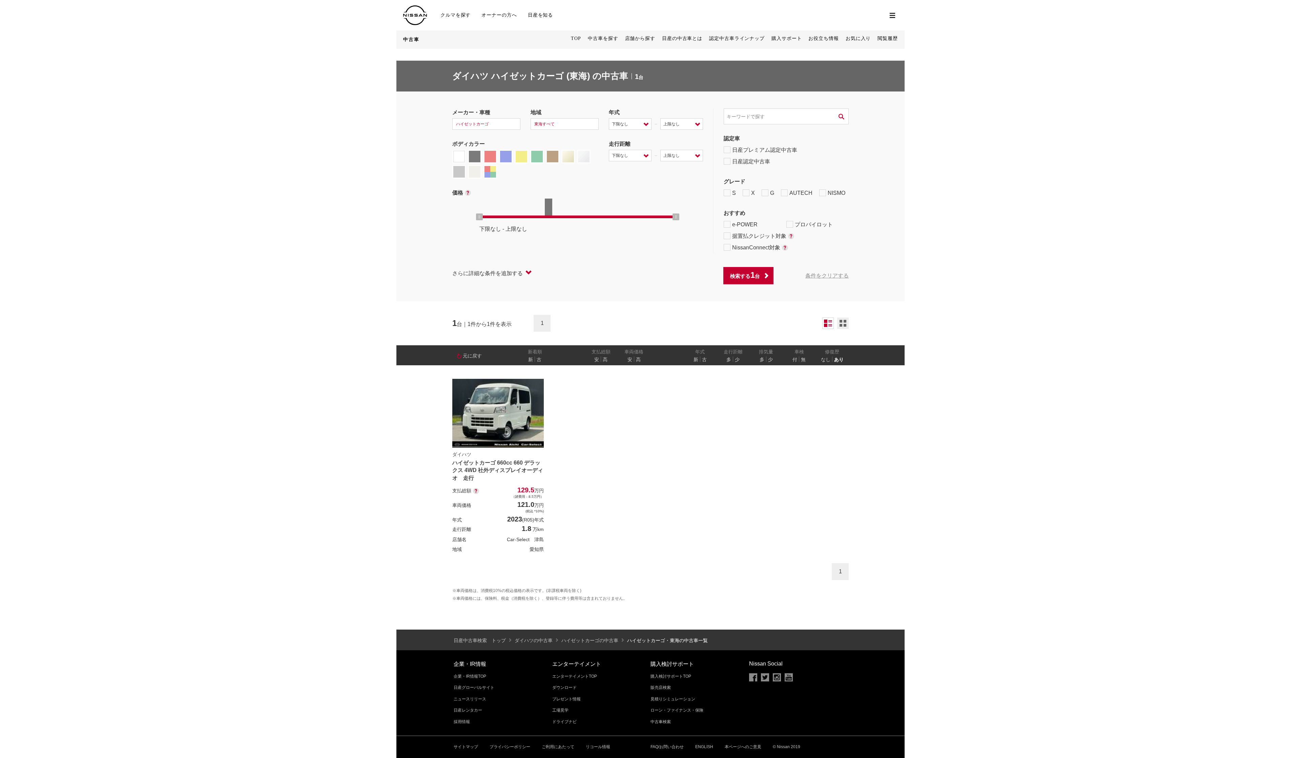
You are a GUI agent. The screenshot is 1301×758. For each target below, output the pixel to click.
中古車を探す (603, 38)
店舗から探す (640, 38)
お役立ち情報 (823, 38)
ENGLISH (704, 746)
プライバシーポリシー (510, 746)
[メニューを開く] (892, 15)
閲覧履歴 (887, 38)
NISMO (836, 193)
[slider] (479, 216)
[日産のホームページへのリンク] (415, 8)
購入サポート (786, 38)
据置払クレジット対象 (759, 236)
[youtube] (789, 677)
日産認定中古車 (751, 161)
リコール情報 (598, 746)
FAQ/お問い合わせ (667, 746)
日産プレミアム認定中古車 (764, 150)
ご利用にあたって (558, 746)
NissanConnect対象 (756, 247)
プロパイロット (814, 224)
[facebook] (753, 677)
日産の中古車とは (682, 38)
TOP (576, 38)
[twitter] (765, 677)
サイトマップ (466, 746)
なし (825, 359)
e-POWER (745, 224)
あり (839, 359)
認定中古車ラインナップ (737, 38)
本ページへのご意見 (743, 746)
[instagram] (777, 677)
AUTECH (800, 193)
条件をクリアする (827, 276)
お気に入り (858, 38)
